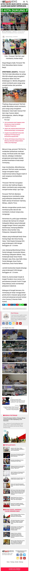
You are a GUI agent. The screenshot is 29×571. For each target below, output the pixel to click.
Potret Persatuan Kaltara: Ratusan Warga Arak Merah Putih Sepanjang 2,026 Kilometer (14, 419)
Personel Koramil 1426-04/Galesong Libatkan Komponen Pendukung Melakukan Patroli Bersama (14, 360)
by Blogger (18, 569)
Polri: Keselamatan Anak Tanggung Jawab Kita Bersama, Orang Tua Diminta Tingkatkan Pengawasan (15, 124)
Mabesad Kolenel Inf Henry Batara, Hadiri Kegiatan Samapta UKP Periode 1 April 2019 (18, 467)
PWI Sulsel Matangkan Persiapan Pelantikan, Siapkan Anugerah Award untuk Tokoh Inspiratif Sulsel (17, 522)
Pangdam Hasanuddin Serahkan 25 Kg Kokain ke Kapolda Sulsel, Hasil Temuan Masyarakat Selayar (14, 371)
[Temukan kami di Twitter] (10, 323)
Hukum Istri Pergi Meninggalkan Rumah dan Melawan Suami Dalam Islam (18, 485)
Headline (5, 23)
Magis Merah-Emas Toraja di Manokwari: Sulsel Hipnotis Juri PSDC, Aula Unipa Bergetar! (17, 498)
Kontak (16, 562)
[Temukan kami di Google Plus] (17, 323)
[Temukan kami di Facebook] (3, 323)
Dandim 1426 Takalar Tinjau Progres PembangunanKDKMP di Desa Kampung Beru (17, 449)
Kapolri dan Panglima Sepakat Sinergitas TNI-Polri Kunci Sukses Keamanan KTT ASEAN (17, 504)
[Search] (27, 2)
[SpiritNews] (15, 2)
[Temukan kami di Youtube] (20, 323)
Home (8, 562)
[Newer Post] (4, 398)
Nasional (10, 23)
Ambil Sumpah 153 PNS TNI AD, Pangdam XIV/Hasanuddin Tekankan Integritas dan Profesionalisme (17, 528)
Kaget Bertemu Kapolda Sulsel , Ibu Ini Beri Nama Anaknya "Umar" (18, 479)
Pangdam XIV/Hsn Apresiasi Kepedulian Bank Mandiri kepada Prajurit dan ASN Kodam (14, 349)
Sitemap (21, 562)
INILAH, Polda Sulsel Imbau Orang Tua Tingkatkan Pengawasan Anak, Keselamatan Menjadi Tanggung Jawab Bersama (18, 542)
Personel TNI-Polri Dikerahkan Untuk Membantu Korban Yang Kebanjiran (14, 27)
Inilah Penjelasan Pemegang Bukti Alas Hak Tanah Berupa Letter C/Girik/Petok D (18, 473)
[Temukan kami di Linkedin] (13, 323)
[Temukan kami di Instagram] (6, 323)
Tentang (12, 562)
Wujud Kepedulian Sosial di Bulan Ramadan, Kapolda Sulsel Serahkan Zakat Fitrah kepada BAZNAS (13, 393)
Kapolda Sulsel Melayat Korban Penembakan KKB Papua (17, 461)
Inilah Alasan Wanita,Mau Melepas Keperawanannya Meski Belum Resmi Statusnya (18, 455)
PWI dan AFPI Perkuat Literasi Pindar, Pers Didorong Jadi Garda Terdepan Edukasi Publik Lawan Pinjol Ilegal (15, 140)
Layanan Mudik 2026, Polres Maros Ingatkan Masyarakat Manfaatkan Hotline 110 (13, 383)
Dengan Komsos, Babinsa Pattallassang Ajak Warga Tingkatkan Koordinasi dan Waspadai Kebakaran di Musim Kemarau (17, 535)
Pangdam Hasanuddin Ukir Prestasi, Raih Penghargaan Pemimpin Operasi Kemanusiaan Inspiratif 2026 (14, 134)
